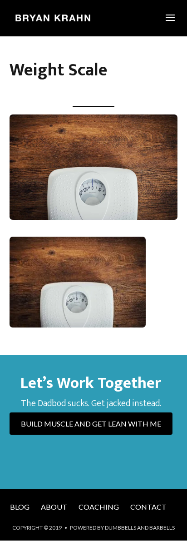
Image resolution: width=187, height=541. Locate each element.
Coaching (99, 506)
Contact (148, 506)
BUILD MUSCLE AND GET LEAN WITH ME (91, 423)
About (54, 506)
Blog (20, 506)
